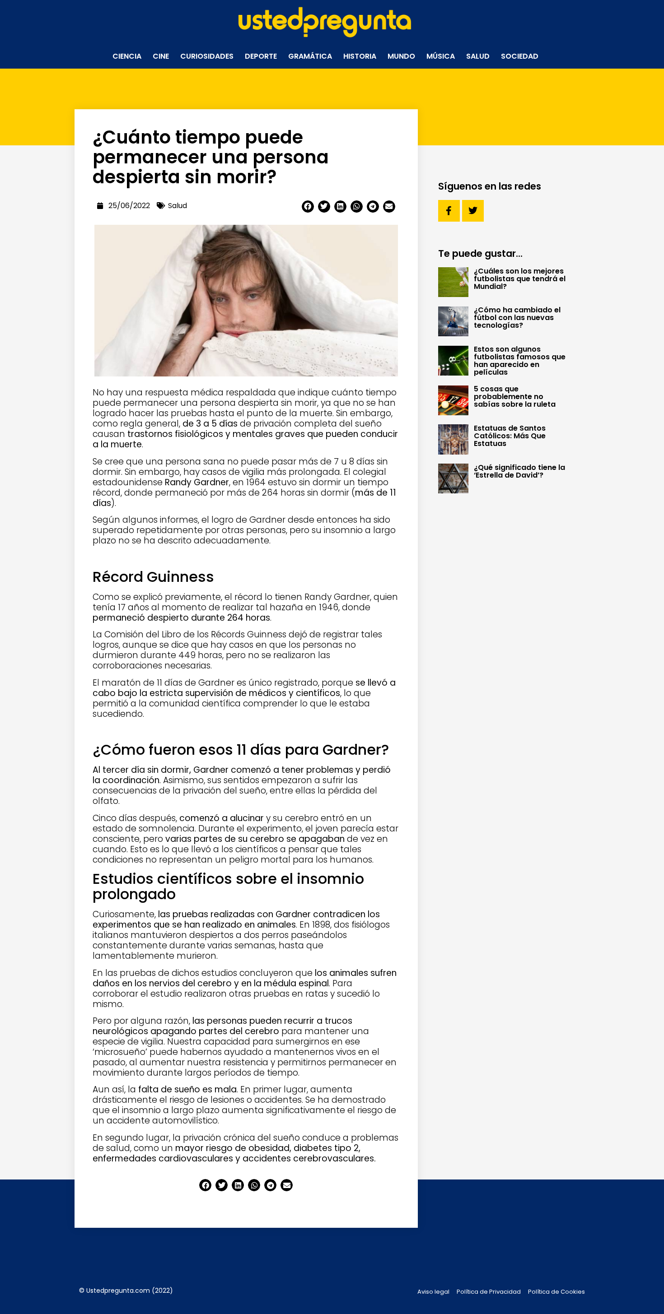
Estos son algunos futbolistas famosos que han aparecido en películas (520, 360)
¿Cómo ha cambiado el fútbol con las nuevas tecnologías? (517, 317)
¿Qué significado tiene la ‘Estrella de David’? (519, 471)
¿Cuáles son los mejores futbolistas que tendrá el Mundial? (520, 279)
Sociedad (519, 56)
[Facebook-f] (449, 211)
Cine (161, 56)
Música (440, 56)
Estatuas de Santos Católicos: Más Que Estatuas (510, 436)
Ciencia (126, 56)
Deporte (261, 56)
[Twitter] (473, 211)
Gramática (310, 56)
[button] (308, 206)
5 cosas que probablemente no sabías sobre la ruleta (515, 396)
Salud (478, 56)
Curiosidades (207, 56)
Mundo (401, 56)
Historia (359, 56)
